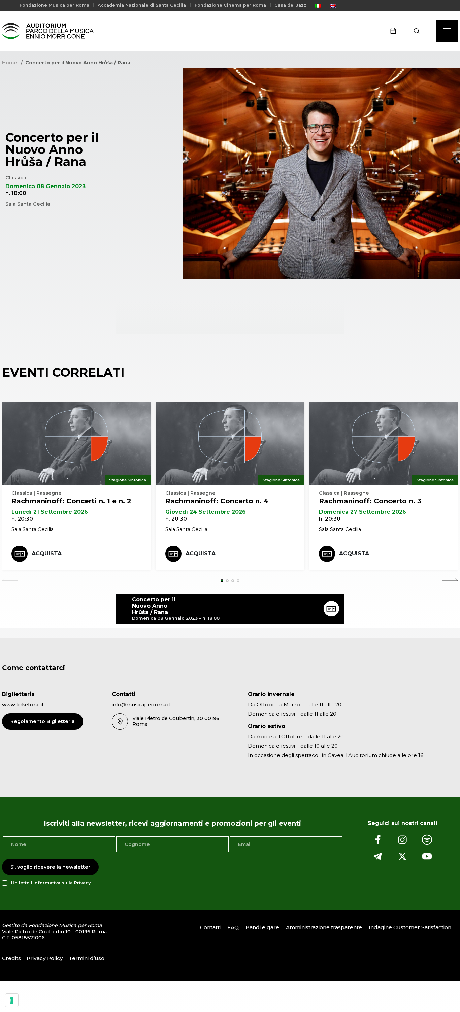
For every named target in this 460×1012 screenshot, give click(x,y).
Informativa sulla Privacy (62, 882)
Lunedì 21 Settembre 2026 (49, 512)
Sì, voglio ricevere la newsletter (50, 867)
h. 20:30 (22, 519)
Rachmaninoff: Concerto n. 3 (370, 501)
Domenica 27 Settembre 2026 (362, 512)
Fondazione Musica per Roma (54, 5)
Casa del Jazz (290, 5)
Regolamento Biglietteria (42, 721)
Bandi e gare (262, 927)
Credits (11, 958)
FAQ (233, 927)
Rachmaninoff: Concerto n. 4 (216, 501)
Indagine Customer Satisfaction (410, 927)
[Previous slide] (10, 580)
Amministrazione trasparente (324, 927)
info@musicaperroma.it (141, 705)
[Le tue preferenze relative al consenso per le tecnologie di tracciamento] (11, 1000)
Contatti (210, 927)
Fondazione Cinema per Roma (230, 5)
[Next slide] (450, 580)
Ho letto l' (51, 882)
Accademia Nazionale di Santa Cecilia (142, 5)
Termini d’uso (86, 958)
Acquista (47, 553)
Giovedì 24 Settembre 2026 (205, 512)
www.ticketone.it (23, 705)
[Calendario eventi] (395, 31)
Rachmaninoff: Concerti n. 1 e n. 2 (71, 501)
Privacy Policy (45, 958)
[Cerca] (418, 31)
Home (9, 63)
